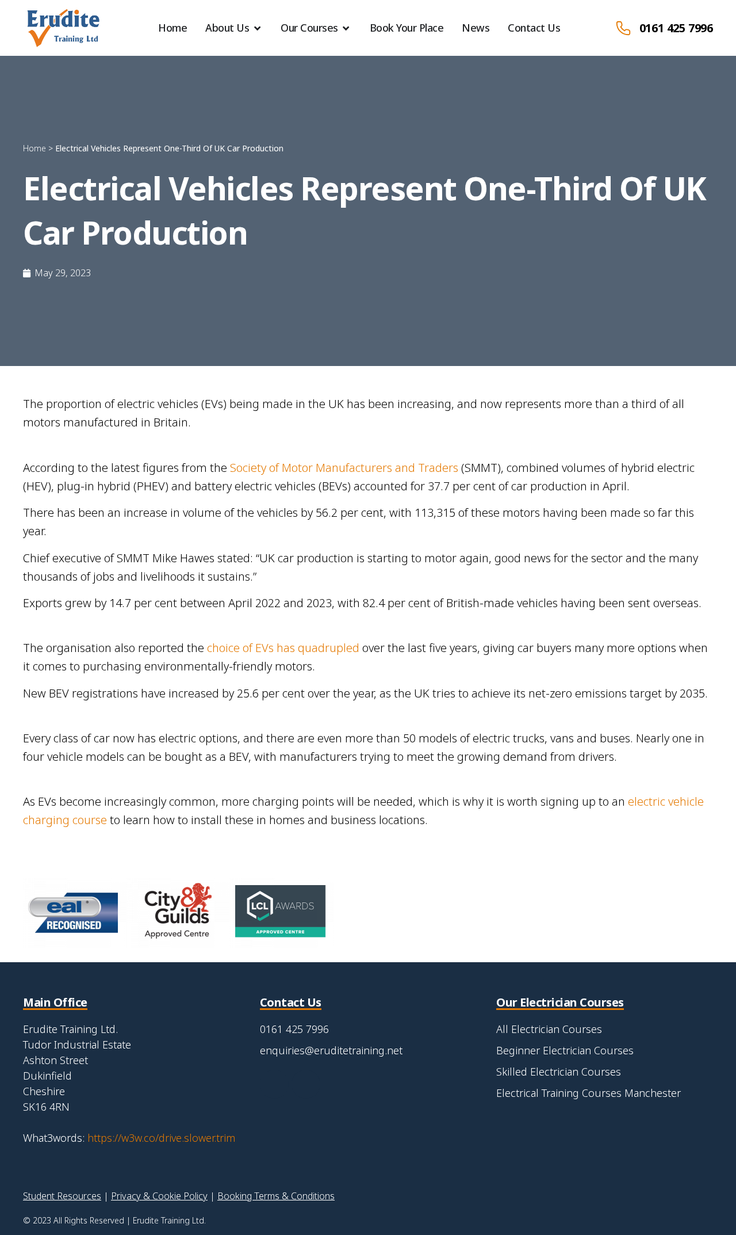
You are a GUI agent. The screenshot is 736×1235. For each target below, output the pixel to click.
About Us (227, 28)
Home (172, 28)
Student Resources (62, 1196)
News (475, 28)
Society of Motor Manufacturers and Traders (344, 467)
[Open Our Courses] (346, 28)
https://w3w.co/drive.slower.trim (161, 1138)
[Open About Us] (257, 28)
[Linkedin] (306, 1084)
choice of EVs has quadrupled (283, 647)
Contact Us (534, 28)
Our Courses (309, 28)
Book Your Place (407, 28)
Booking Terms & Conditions (276, 1196)
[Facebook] (274, 1084)
